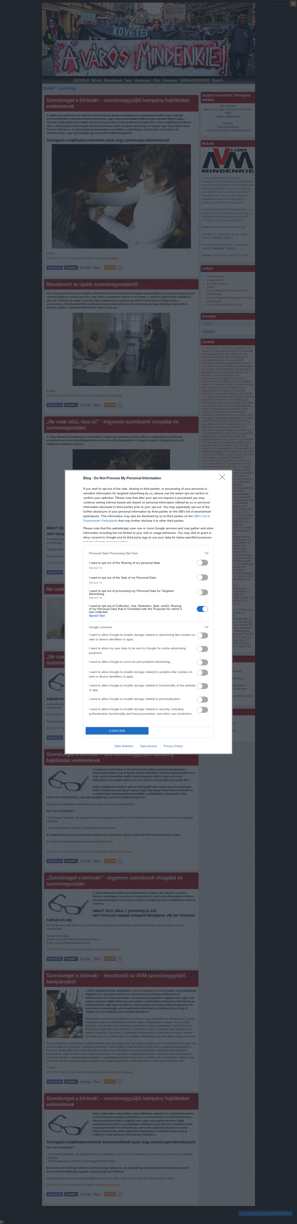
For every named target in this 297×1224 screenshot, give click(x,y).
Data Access (148, 746)
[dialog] (148, 612)
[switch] (202, 563)
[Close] (224, 478)
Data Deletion (124, 746)
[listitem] (148, 553)
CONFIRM (117, 731)
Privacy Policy (173, 746)
